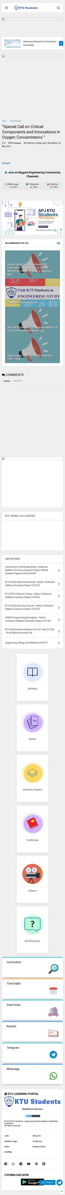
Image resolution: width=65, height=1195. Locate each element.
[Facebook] (5, 1164)
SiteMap (8, 1152)
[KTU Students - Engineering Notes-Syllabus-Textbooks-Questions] (25, 8)
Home (4, 121)
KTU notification (15, 121)
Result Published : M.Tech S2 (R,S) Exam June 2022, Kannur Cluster (31, 301)
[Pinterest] (36, 1164)
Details (6, 163)
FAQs (6, 1147)
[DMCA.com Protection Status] (32, 1117)
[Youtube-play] (28, 1164)
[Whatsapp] (13, 1164)
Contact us (37, 1141)
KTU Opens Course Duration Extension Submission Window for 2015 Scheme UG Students (40, 41)
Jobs (6, 1136)
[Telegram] (20, 1164)
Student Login (10, 1141)
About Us (36, 1136)
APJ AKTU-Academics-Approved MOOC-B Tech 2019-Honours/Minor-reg (32, 329)
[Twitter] (43, 1164)
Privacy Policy (38, 1147)
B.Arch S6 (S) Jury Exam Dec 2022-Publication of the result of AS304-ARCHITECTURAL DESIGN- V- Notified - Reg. (30, 269)
